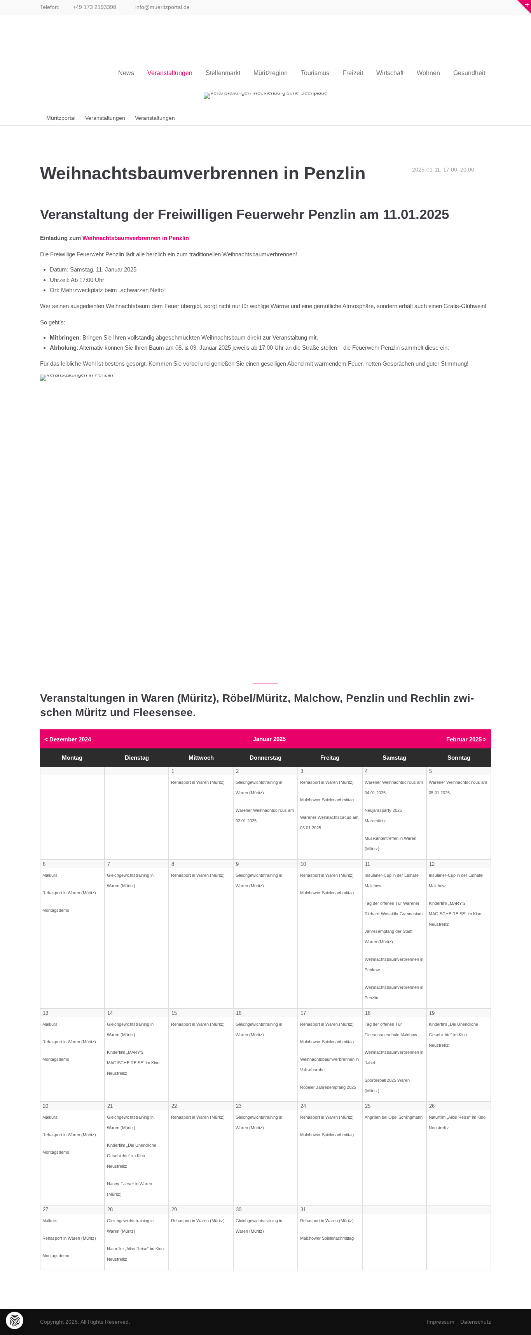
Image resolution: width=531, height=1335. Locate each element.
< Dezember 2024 (67, 739)
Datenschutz (475, 1322)
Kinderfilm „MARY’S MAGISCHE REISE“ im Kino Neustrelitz (455, 914)
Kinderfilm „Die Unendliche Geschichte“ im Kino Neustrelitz (453, 1035)
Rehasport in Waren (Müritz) (198, 782)
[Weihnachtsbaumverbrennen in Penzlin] (265, 525)
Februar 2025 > (466, 739)
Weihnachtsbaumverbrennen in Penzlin (135, 238)
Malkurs (50, 875)
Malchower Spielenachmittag (327, 799)
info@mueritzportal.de (162, 7)
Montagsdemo (55, 910)
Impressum (440, 1322)
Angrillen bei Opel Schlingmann (394, 1117)
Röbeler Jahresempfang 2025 (328, 1087)
